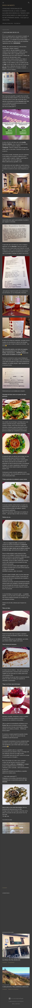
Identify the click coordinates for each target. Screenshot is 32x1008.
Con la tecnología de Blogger (17, 998)
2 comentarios (11, 962)
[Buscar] (29, 2)
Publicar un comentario (13, 989)
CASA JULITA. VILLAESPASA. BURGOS (15, 987)
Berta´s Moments (8, 5)
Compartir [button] (4, 887)
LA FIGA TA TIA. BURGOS (11, 960)
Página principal (7, 23)
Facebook (17, 23)
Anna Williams (20, 1001)
